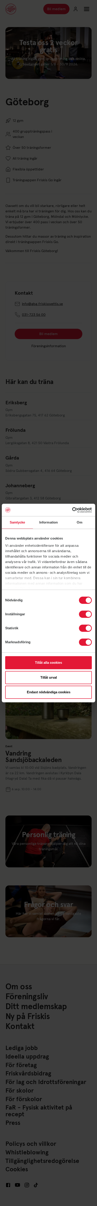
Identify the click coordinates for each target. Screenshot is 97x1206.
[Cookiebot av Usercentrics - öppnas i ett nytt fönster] (72, 510)
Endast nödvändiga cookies (48, 692)
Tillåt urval (48, 677)
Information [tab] (48, 522)
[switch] (85, 614)
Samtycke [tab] (17, 522)
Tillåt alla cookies (48, 662)
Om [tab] (79, 522)
